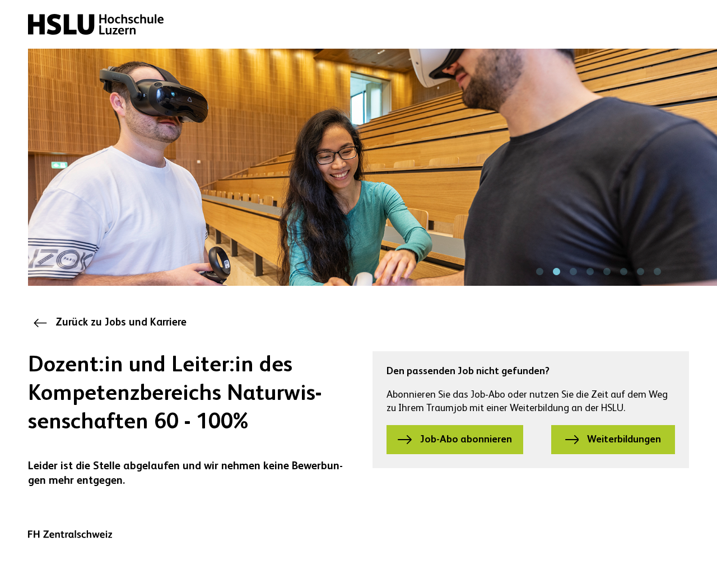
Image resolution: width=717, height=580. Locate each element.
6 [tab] (623, 271)
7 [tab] (640, 271)
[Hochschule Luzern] (96, 24)
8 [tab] (657, 271)
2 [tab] (556, 271)
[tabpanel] (372, 167)
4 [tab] (589, 271)
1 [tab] (539, 271)
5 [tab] (606, 271)
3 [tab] (573, 271)
